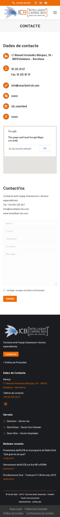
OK (44, 148)
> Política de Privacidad (14, 362)
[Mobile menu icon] (55, 12)
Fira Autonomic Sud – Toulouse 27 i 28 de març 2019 (29, 475)
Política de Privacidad (36, 508)
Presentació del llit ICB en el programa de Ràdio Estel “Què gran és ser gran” (29, 452)
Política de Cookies (13, 513)
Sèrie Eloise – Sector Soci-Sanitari (24, 427)
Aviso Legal (16, 508)
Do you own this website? (20, 148)
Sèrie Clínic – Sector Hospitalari (22, 433)
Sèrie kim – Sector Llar (18, 421)
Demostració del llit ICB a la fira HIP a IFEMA (25, 464)
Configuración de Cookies (40, 513)
